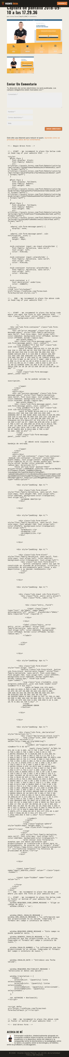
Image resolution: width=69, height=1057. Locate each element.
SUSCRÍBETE (62, 3)
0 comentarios (32, 16)
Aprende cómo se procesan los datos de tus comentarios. (33, 139)
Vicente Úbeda (13, 16)
